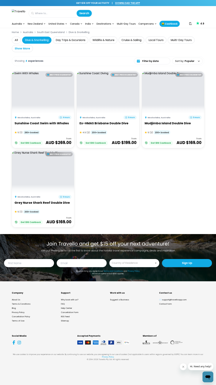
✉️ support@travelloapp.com (173, 299)
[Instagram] (19, 342)
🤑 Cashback (169, 23)
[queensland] (176, 342)
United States (56, 23)
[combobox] (132, 263)
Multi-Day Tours (126, 23)
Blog (14, 308)
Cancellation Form (69, 312)
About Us (16, 299)
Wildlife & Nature (103, 40)
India (88, 23)
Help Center (66, 308)
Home (15, 32)
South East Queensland (51, 32)
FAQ (63, 304)
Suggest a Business (119, 299)
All (16, 40)
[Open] (155, 263)
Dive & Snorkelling (79, 32)
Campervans (146, 23)
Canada (74, 23)
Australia (17, 23)
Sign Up (187, 263)
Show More (22, 48)
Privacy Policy (134, 271)
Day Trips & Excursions (70, 40)
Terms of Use (18, 320)
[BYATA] (146, 342)
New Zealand (35, 23)
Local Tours (156, 40)
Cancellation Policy (21, 316)
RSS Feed (65, 316)
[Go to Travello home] (18, 13)
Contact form (165, 304)
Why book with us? (69, 299)
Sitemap (65, 320)
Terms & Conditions (21, 304)
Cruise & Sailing (131, 40)
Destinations (104, 23)
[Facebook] (14, 342)
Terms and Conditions (113, 271)
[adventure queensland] (160, 342)
